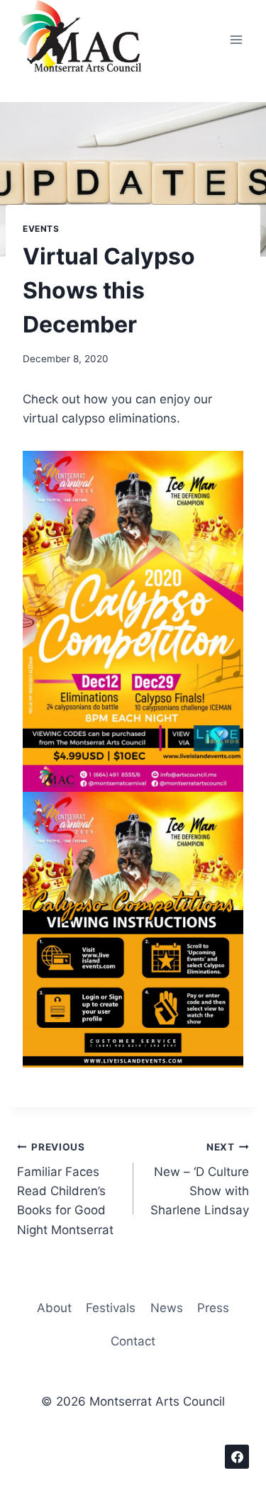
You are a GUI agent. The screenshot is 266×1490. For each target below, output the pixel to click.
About (54, 1308)
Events (41, 228)
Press (213, 1308)
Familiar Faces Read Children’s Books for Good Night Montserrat (65, 1188)
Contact (133, 1341)
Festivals (110, 1308)
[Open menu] (236, 40)
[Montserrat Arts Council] (88, 39)
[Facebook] (237, 1457)
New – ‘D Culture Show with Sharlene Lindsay (199, 1179)
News (166, 1308)
